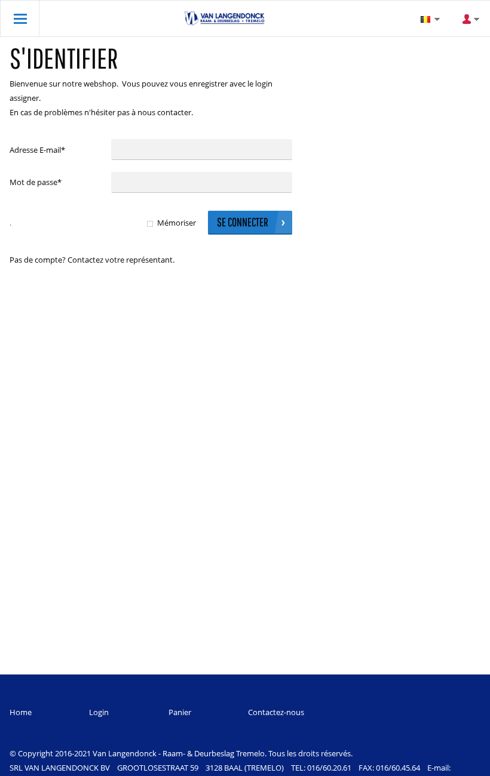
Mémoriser (176, 222)
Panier (180, 712)
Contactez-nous (276, 712)
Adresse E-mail (37, 149)
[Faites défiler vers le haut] (464, 762)
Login (99, 712)
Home (21, 712)
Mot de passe (36, 182)
